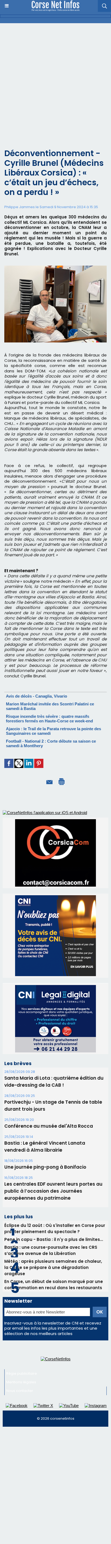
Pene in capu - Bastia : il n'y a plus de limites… (53, 1176)
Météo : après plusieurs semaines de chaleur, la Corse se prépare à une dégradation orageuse (53, 1205)
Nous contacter (19, 1327)
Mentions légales (21, 1319)
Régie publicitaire (21, 1310)
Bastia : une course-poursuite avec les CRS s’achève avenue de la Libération (50, 1187)
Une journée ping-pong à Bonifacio (45, 1104)
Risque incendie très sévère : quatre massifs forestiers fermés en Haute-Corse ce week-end (49, 718)
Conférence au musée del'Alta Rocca (48, 1063)
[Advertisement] (55, 81)
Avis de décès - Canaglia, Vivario (36, 696)
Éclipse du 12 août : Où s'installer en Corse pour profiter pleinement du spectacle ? (54, 1166)
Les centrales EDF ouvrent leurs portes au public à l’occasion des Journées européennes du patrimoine (53, 1128)
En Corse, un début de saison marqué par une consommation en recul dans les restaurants (53, 1222)
